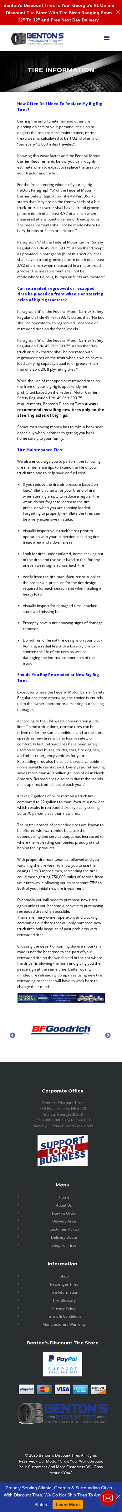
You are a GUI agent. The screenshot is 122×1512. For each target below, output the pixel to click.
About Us (64, 1205)
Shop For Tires (64, 1245)
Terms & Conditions (64, 1316)
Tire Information (64, 1292)
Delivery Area (64, 1221)
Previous (12, 1035)
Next (108, 1035)
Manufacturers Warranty (64, 1324)
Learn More (68, 1504)
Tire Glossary (64, 1300)
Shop (64, 1276)
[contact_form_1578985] (108, 1498)
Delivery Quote (64, 1237)
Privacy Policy (64, 1308)
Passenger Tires (64, 1284)
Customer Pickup (64, 1229)
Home (64, 1197)
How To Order (64, 1213)
